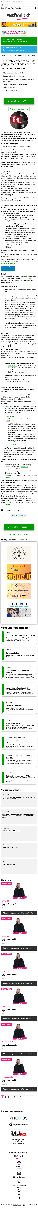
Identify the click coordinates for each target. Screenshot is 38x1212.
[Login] (35, 8)
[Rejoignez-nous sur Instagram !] (19, 1194)
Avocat (8, 8)
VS (10, 1)
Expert (3, 8)
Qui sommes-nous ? (17, 1204)
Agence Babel (9, 417)
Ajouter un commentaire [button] (19, 515)
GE (4, 1)
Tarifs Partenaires (16, 8)
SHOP (20, 1)
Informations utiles (17, 1205)
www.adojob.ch (12, 366)
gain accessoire (27, 278)
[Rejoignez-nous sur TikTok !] (19, 1198)
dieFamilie (14, 1)
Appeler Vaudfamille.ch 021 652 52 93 (19, 1187)
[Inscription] (31, 8)
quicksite (10, 1204)
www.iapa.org (24, 467)
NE (7, 1)
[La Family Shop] (13, 32)
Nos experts (30, 1204)
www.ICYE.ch (9, 477)
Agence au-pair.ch (10, 445)
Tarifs (34, 1204)
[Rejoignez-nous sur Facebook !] (19, 1190)
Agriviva (8, 504)
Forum (23, 1205)
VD (2, 1)
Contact (24, 1204)
